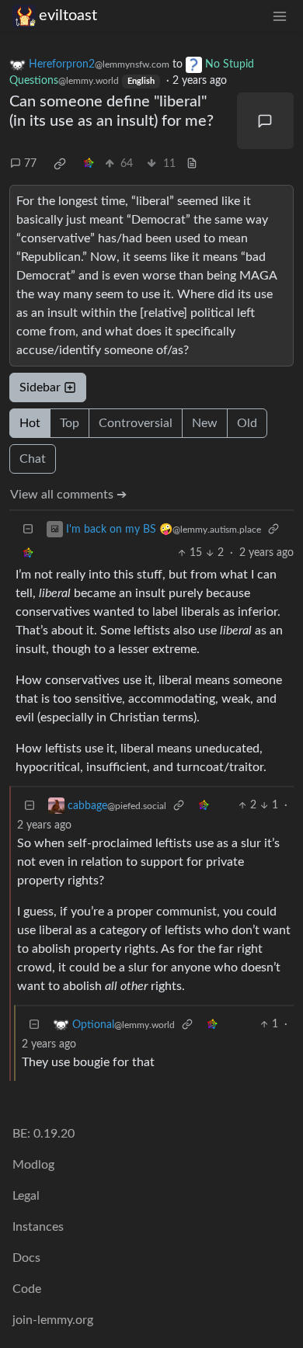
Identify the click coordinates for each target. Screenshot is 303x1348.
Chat (32, 459)
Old (247, 423)
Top (69, 423)
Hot (29, 423)
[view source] (191, 164)
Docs (26, 1258)
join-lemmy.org (52, 1320)
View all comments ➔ (68, 494)
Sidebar (40, 387)
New (205, 423)
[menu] (280, 16)
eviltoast (68, 15)
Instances (38, 1227)
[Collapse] (28, 529)
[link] (60, 164)
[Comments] (265, 121)
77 (30, 163)
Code (26, 1289)
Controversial (135, 423)
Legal (26, 1196)
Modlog (33, 1165)
